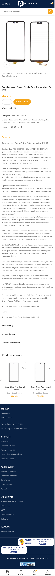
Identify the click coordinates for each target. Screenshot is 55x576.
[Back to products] (6, 81)
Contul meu (5, 480)
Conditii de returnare (9, 475)
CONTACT (5, 409)
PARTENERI (5, 527)
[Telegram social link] (21, 127)
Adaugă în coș (22, 102)
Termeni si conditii (8, 450)
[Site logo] (27, 3)
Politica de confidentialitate (11, 454)
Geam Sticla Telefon (36, 73)
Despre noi (5, 441)
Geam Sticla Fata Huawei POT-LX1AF (14, 388)
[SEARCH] (50, 11)
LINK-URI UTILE (7, 497)
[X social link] (12, 127)
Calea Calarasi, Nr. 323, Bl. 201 (12, 424)
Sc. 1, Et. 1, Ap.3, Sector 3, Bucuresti (14, 428)
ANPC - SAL (5, 506)
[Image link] (36, 541)
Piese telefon (20, 73)
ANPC (3, 510)
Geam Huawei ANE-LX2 (35, 120)
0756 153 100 (6, 413)
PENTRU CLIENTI (7, 467)
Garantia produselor (8, 471)
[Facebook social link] (8, 127)
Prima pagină (7, 73)
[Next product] (9, 81)
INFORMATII (5, 437)
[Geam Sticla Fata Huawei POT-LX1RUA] (40, 372)
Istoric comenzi (7, 484)
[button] (23, 368)
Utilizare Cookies (7, 459)
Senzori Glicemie (7, 531)
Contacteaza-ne (7, 514)
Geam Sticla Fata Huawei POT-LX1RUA (41, 388)
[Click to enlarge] (7, 64)
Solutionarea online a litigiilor (12, 501)
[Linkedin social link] (18, 127)
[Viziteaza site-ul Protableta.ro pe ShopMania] (27, 564)
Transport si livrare (8, 445)
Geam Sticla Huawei (10, 76)
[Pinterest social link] (15, 127)
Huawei (5, 312)
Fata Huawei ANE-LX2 (17, 120)
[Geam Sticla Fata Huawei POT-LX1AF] (14, 372)
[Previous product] (3, 81)
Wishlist (4, 489)
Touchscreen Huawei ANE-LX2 (27, 123)
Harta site (4, 519)
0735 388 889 (6, 418)
